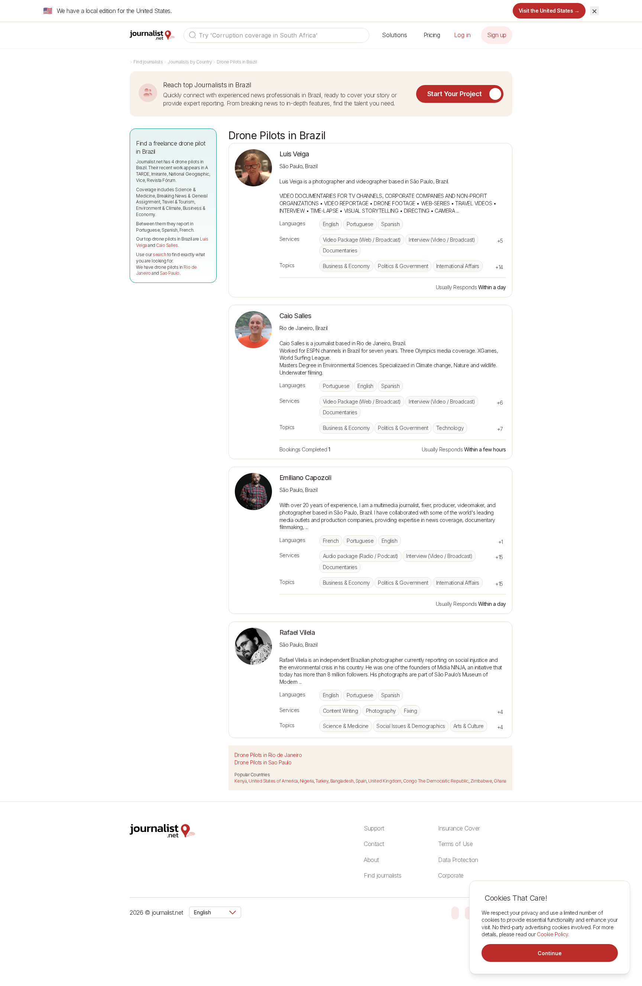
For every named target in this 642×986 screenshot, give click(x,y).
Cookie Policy (552, 934)
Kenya (240, 781)
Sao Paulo (169, 273)
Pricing (432, 35)
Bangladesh (342, 781)
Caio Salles (167, 245)
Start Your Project (454, 94)
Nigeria (307, 781)
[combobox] (276, 35)
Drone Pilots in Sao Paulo (263, 762)
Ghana (500, 781)
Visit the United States (549, 10)
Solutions (394, 35)
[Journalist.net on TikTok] (468, 912)
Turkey (321, 781)
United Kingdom (384, 781)
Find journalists (148, 62)
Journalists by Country (190, 62)
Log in (462, 35)
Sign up (496, 35)
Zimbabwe (481, 781)
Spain (361, 781)
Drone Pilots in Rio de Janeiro (268, 755)
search (159, 254)
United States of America (273, 781)
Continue (550, 953)
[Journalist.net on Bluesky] (455, 912)
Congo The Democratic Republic (435, 781)
